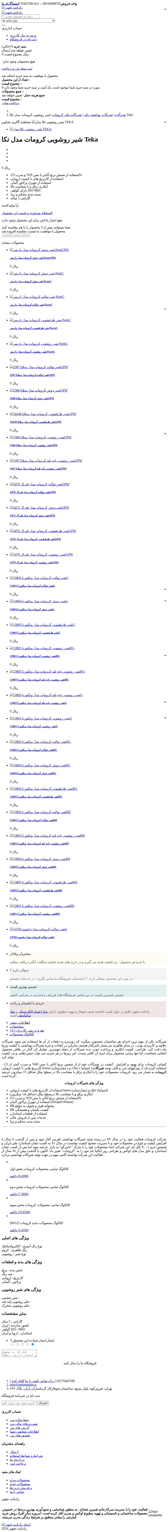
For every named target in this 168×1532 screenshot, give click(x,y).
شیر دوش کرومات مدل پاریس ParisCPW (33, 257)
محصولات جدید (20, 1484)
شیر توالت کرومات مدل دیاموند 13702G (32, 937)
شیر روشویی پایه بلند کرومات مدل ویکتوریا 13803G (38, 703)
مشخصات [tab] (17, 1026)
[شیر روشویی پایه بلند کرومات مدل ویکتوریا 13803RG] (47, 671)
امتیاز (32, 1340)
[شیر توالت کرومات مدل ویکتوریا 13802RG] (40, 741)
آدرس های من (19, 1427)
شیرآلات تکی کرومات (67, 115)
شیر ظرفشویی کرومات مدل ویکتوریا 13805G (35, 632)
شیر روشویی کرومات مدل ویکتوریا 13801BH (35, 913)
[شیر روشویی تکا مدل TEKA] (31, 129)
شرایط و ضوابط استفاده (26, 1455)
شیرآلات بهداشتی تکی (98, 115)
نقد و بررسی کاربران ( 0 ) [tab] (27, 1030)
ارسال (14, 1452)
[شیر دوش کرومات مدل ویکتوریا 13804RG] (40, 765)
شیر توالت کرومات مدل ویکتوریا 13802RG (33, 749)
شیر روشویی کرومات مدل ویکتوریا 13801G (34, 726)
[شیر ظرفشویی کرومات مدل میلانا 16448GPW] (43, 414)
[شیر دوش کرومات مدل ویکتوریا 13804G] (39, 601)
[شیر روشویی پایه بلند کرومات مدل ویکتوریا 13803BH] (47, 835)
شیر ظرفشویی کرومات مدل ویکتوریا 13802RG (36, 796)
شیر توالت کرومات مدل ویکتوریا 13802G (32, 585)
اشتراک (43, 1403)
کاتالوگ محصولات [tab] (22, 1034)
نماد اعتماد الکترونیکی (33, 1011)
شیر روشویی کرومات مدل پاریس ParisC (32, 351)
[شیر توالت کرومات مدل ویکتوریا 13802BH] (40, 812)
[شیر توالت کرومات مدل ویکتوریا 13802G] (39, 578)
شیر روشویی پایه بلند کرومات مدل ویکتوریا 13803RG (39, 679)
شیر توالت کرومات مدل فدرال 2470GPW (33, 492)
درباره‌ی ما (17, 1459)
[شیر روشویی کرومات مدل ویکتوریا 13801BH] (42, 906)
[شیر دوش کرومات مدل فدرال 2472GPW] (39, 507)
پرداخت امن (18, 1463)
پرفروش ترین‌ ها (21, 1488)
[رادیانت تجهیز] (12, 7)
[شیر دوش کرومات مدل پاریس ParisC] (37, 273)
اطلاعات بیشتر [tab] (20, 1022)
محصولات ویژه (20, 1480)
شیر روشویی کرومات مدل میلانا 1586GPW (34, 445)
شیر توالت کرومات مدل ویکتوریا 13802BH (33, 820)
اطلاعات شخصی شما (24, 1431)
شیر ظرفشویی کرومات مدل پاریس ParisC (34, 328)
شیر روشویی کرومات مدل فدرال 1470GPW (34, 562)
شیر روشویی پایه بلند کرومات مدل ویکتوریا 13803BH (39, 843)
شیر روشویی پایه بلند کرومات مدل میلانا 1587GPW (38, 468)
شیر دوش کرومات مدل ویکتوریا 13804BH (33, 866)
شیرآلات (120, 115)
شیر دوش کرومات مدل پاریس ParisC (31, 281)
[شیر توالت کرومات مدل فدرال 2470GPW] (39, 484)
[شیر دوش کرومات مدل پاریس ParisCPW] (39, 250)
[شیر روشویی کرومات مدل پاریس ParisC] (39, 343)
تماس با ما (17, 1491)
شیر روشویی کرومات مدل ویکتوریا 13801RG (35, 656)
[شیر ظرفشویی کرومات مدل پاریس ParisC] (40, 320)
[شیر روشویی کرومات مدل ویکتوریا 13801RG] (42, 648)
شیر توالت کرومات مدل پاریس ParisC (31, 304)
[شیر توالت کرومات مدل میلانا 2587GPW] (39, 367)
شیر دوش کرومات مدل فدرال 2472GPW (32, 515)
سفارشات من (19, 1420)
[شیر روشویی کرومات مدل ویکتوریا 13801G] (41, 718)
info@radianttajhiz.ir (23, 1384)
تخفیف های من (20, 1435)
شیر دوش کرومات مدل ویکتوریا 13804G (32, 609)
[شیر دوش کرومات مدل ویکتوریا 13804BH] (40, 859)
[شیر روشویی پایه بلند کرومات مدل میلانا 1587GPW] (46, 460)
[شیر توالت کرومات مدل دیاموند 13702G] (38, 929)
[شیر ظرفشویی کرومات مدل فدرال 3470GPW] (43, 531)
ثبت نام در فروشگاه (23, 39)
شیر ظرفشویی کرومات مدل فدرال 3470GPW (35, 539)
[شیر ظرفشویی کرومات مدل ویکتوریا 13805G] (42, 624)
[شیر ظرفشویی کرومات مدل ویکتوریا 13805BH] (43, 882)
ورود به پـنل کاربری (23, 35)
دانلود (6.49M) (19, 1176)
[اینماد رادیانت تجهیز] (16, 1524)
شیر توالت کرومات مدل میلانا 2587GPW (32, 375)
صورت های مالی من (24, 1423)
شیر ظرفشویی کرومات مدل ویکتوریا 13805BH (36, 890)
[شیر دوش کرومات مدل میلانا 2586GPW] (39, 390)
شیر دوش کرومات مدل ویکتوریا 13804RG (33, 773)
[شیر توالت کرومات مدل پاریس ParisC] (37, 296)
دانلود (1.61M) (19, 1230)
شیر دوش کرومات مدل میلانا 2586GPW (32, 398)
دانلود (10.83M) (20, 1212)
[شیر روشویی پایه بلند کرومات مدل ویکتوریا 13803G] (46, 695)
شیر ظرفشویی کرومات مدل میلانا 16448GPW (35, 421)
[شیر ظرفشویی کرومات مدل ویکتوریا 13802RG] (43, 788)
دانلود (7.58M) (19, 1194)
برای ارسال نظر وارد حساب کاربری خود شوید (33, 1363)
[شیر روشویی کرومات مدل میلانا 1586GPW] (41, 437)
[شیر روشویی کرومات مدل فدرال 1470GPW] (41, 554)
